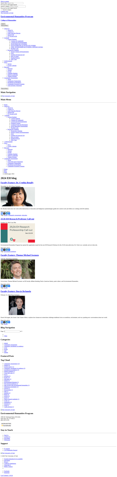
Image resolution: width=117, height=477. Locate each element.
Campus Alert (4, 11)
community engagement (14, 215)
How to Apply (15, 56)
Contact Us (11, 31)
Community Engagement (11, 78)
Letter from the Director (14, 33)
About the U (7, 465)
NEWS (9, 64)
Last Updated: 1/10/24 (7, 475)
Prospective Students (13, 50)
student (6, 352)
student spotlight (9, 371)
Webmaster (7, 440)
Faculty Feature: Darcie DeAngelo (16, 291)
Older (5, 336)
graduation (8, 402)
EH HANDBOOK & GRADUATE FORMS (23, 45)
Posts (5, 172)
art (5, 374)
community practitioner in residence (13, 346)
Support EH (11, 34)
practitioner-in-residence (11, 370)
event (5, 348)
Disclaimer (7, 460)
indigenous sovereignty (11, 387)
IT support (7, 448)
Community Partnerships (14, 81)
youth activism (9, 407)
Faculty (10, 71)
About (9, 79)
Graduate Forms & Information (19, 124)
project (7, 396)
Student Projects (15, 58)
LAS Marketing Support (10, 450)
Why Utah (14, 59)
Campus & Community (17, 41)
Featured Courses (15, 123)
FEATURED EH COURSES (19, 44)
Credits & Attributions (10, 463)
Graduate (6, 38)
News (5, 62)
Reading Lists (14, 48)
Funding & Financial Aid (17, 55)
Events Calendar (12, 65)
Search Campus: (5, 6)
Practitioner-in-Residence (14, 82)
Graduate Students (12, 73)
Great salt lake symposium (15, 85)
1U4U (6, 400)
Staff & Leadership (13, 75)
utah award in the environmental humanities (17, 385)
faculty (6, 215)
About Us (6, 28)
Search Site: (4, 3)
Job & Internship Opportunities (19, 126)
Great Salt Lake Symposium (15, 161)
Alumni (10, 70)
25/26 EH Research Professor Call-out (17, 219)
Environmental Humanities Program (17, 16)
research (7, 403)
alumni (6, 343)
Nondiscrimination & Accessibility (13, 459)
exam (6, 397)
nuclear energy (9, 367)
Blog (5, 170)
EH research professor (10, 251)
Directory (6, 67)
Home (5, 104)
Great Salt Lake (9, 373)
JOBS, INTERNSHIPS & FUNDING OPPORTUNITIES (27, 47)
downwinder (8, 390)
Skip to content (5, 1)
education (24, 215)
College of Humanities (8, 20)
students (7, 393)
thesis (6, 394)
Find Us (6, 435)
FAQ (12, 53)
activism (7, 376)
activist (7, 388)
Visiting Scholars (12, 76)
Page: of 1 (11, 331)
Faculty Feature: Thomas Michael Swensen (20, 255)
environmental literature (11, 382)
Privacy (6, 462)
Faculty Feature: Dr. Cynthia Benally (17, 182)
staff (5, 351)
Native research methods (11, 399)
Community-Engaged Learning (16, 84)
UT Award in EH (12, 36)
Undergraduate (8, 61)
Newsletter (7, 438)
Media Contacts (8, 466)
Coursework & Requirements (19, 42)
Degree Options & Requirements (20, 51)
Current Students (12, 39)
